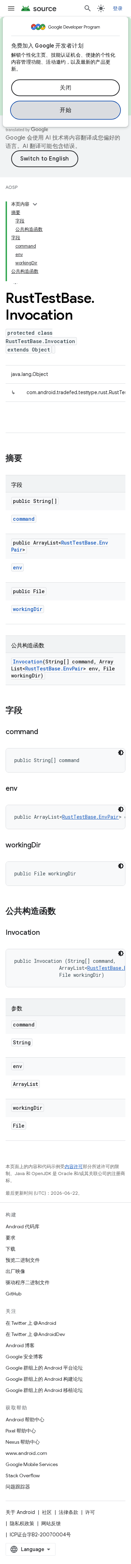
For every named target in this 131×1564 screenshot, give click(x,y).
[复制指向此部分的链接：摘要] (29, 459)
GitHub (13, 1294)
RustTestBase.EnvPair (54, 668)
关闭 (65, 87)
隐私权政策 (22, 1523)
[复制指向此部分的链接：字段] (29, 711)
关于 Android (20, 1512)
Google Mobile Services (32, 1464)
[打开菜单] (11, 8)
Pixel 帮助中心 (21, 1431)
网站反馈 (51, 1523)
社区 (47, 1512)
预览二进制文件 (23, 1260)
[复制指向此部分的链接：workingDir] (48, 845)
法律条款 (68, 1512)
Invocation (28, 661)
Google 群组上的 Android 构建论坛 (44, 1379)
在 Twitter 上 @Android (31, 1323)
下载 (10, 1249)
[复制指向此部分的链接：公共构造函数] (63, 912)
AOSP (11, 187)
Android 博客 (20, 1345)
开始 (65, 110)
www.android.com (26, 1453)
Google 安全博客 (24, 1356)
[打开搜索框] (87, 8)
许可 (90, 1512)
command (24, 519)
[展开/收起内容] (35, 204)
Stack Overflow (23, 1475)
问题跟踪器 (18, 1487)
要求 (10, 1238)
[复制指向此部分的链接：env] (24, 789)
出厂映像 (15, 1271)
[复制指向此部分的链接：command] (45, 732)
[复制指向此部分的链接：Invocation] (47, 933)
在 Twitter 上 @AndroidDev (35, 1334)
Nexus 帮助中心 (23, 1442)
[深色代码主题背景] (121, 752)
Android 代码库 (22, 1226)
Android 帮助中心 (25, 1419)
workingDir (27, 609)
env (17, 567)
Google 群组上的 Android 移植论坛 (44, 1390)
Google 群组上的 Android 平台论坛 (44, 1368)
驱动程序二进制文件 (28, 1282)
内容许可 (74, 1167)
